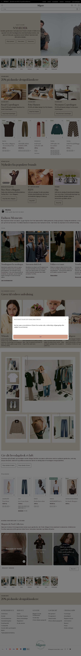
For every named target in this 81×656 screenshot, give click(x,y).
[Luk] (65, 319)
